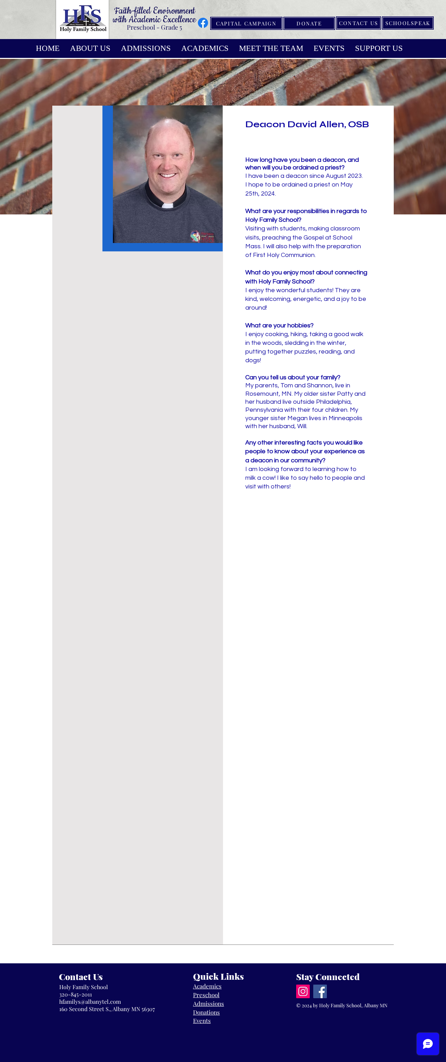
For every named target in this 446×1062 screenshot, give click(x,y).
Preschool (206, 995)
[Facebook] (203, 23)
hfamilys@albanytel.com (90, 1001)
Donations (206, 1012)
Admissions (208, 1003)
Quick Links (218, 976)
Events (202, 1020)
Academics (207, 986)
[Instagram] (303, 991)
